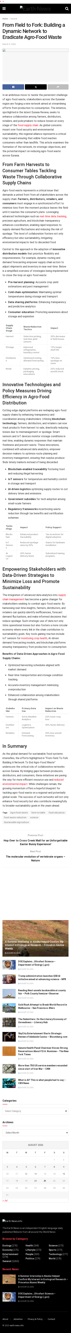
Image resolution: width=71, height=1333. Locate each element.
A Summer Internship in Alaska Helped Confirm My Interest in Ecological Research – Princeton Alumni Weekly (34, 945)
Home (5, 19)
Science (53, 1245)
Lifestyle (30, 1250)
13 (35, 1174)
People (29, 1254)
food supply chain (28, 125)
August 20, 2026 (13, 953)
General (13, 19)
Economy (7, 1250)
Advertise (18, 1319)
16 (64, 1174)
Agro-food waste (19, 813)
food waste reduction (15, 817)
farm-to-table (38, 813)
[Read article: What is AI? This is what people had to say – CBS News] (9, 1083)
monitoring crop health (34, 638)
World (52, 1258)
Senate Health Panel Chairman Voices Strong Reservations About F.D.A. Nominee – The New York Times (43, 1051)
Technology (55, 1254)
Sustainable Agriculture (16, 822)
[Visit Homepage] (35, 8)
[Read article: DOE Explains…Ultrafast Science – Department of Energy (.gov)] (9, 964)
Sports (52, 1250)
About (5, 1319)
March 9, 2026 (9, 44)
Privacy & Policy (35, 1319)
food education (57, 813)
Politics (30, 1258)
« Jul (5, 1200)
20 (35, 1181)
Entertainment (10, 1254)
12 (26, 1174)
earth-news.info (17, 1325)
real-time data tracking (53, 216)
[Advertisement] (27, 893)
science (34, 817)
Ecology (6, 1245)
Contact (51, 1319)
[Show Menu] (4, 9)
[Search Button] (67, 9)
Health (29, 1245)
